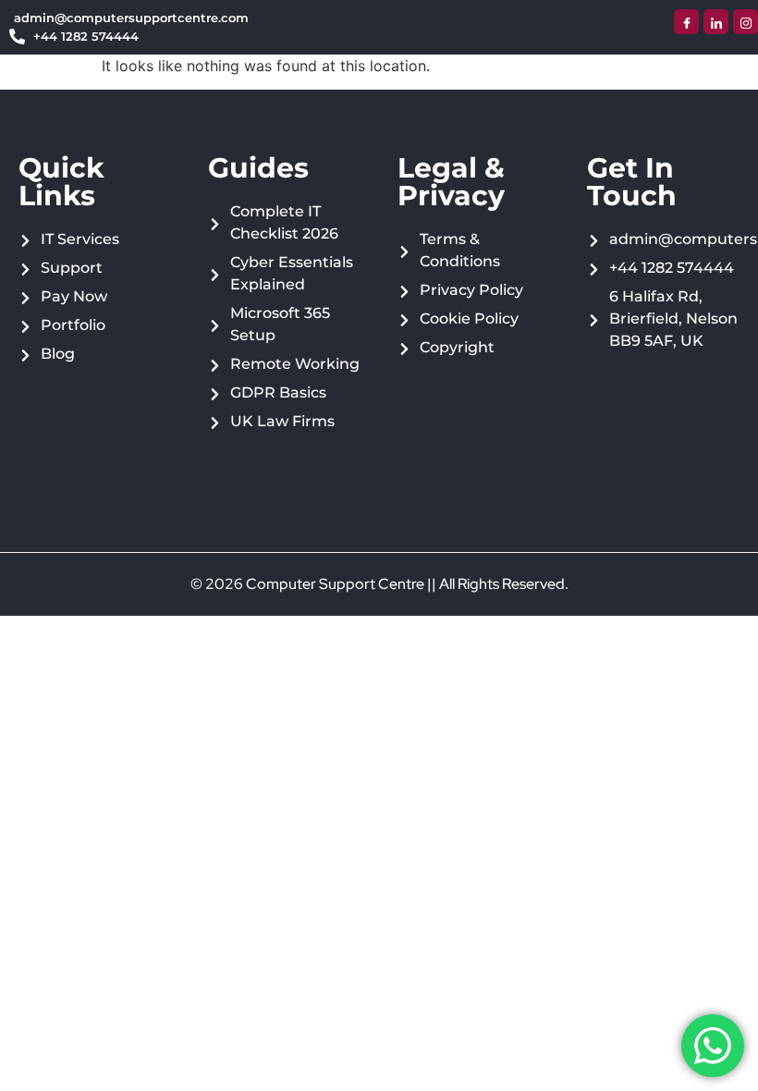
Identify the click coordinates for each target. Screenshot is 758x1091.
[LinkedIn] (715, 21)
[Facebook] (686, 21)
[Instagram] (745, 21)
